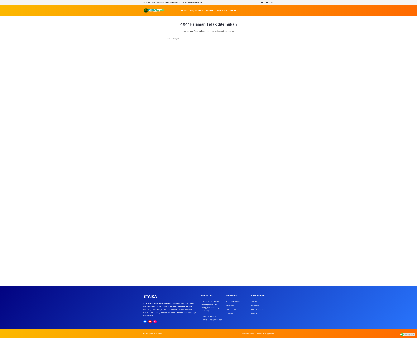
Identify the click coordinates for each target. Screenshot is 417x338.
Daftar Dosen (231, 309)
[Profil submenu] (186, 10)
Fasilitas (229, 313)
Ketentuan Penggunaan (265, 334)
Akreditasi (230, 305)
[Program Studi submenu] (202, 10)
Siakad (254, 301)
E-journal (255, 305)
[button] (273, 10)
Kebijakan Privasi (248, 334)
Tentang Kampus (233, 301)
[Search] (248, 38)
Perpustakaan (256, 309)
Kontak (254, 313)
